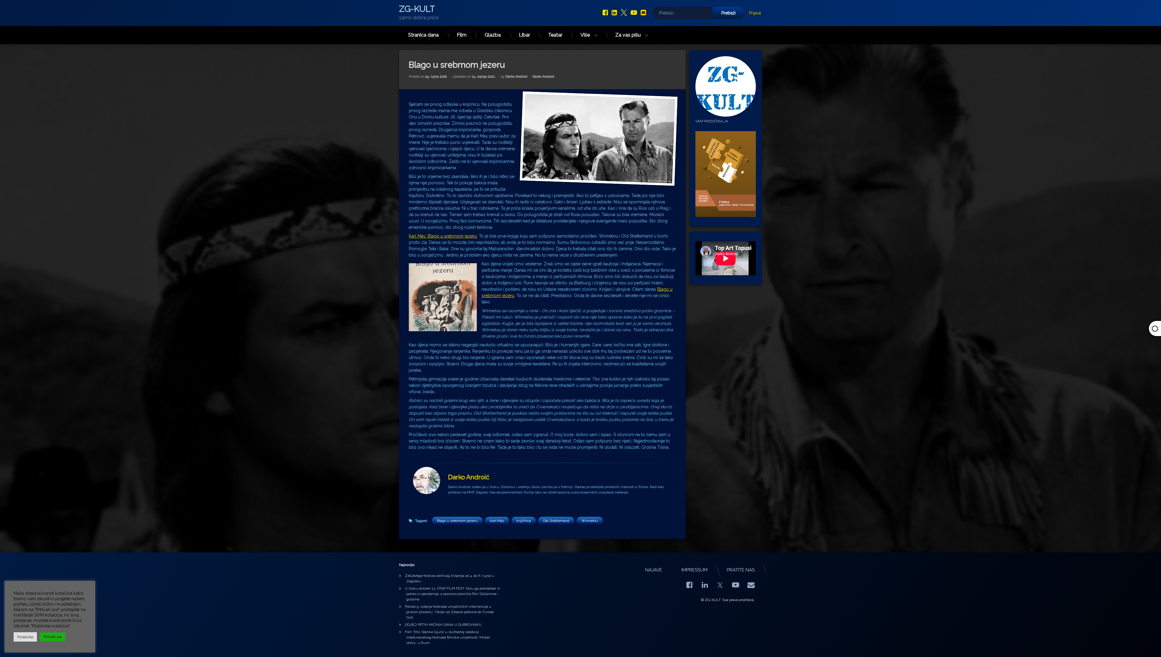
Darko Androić (517, 77)
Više (585, 35)
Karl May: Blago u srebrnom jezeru (443, 236)
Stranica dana (423, 35)
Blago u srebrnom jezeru (457, 521)
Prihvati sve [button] (53, 637)
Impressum (694, 570)
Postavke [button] (25, 637)
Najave (653, 570)
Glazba (493, 35)
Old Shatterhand (556, 521)
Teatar (555, 35)
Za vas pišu (628, 35)
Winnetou (589, 521)
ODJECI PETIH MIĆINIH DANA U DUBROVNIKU (443, 625)
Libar (524, 35)
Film (462, 35)
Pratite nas (741, 570)
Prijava (755, 13)
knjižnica (523, 521)
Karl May (497, 521)
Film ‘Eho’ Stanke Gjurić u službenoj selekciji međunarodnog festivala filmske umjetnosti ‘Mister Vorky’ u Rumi (447, 637)
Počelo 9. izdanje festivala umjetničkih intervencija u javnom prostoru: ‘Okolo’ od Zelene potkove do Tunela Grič (449, 612)
